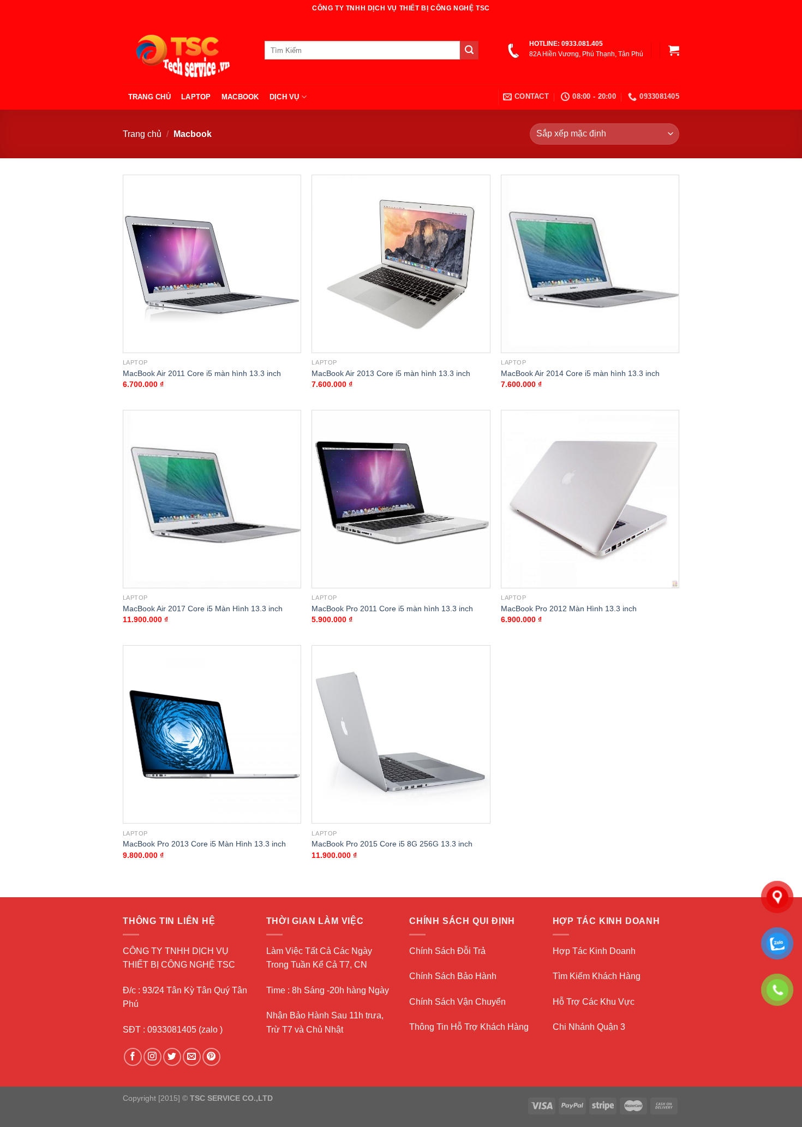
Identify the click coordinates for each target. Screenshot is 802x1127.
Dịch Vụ (285, 97)
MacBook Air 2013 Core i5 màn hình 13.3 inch (391, 373)
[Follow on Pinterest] (211, 1057)
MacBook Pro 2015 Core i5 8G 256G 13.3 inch (392, 843)
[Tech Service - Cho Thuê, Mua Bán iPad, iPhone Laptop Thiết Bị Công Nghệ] (185, 50)
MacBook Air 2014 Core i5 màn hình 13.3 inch (580, 373)
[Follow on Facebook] (133, 1057)
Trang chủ (142, 134)
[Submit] (469, 50)
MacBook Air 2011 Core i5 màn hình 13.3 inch (202, 373)
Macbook (240, 97)
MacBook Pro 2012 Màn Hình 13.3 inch (569, 608)
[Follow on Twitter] (172, 1057)
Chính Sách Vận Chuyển (457, 1001)
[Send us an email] (192, 1057)
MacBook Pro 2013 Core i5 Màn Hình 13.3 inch (204, 843)
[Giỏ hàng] (673, 50)
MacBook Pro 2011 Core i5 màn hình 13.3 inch (392, 608)
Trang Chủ (149, 97)
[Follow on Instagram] (152, 1057)
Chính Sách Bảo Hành (452, 976)
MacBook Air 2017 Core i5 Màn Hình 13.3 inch (203, 608)
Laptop (196, 97)
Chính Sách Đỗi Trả (447, 951)
